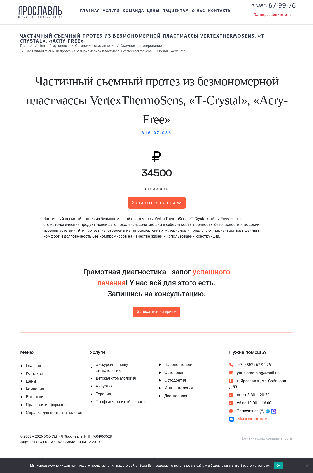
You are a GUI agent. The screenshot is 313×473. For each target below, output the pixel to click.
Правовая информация (47, 405)
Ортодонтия (175, 380)
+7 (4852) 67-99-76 (254, 365)
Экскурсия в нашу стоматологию (112, 368)
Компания (35, 389)
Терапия (103, 394)
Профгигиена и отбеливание (122, 402)
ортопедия (61, 46)
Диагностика (175, 396)
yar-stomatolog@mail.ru (258, 373)
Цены (43, 46)
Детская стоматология (116, 378)
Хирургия (104, 386)
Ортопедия (174, 372)
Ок (278, 465)
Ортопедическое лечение (95, 46)
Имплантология (178, 388)
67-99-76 (273, 5)
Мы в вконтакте (251, 419)
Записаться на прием (156, 203)
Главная (26, 46)
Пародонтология (179, 365)
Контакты (34, 373)
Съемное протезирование (141, 46)
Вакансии (34, 397)
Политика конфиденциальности (266, 438)
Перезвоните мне (275, 15)
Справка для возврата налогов (54, 412)
